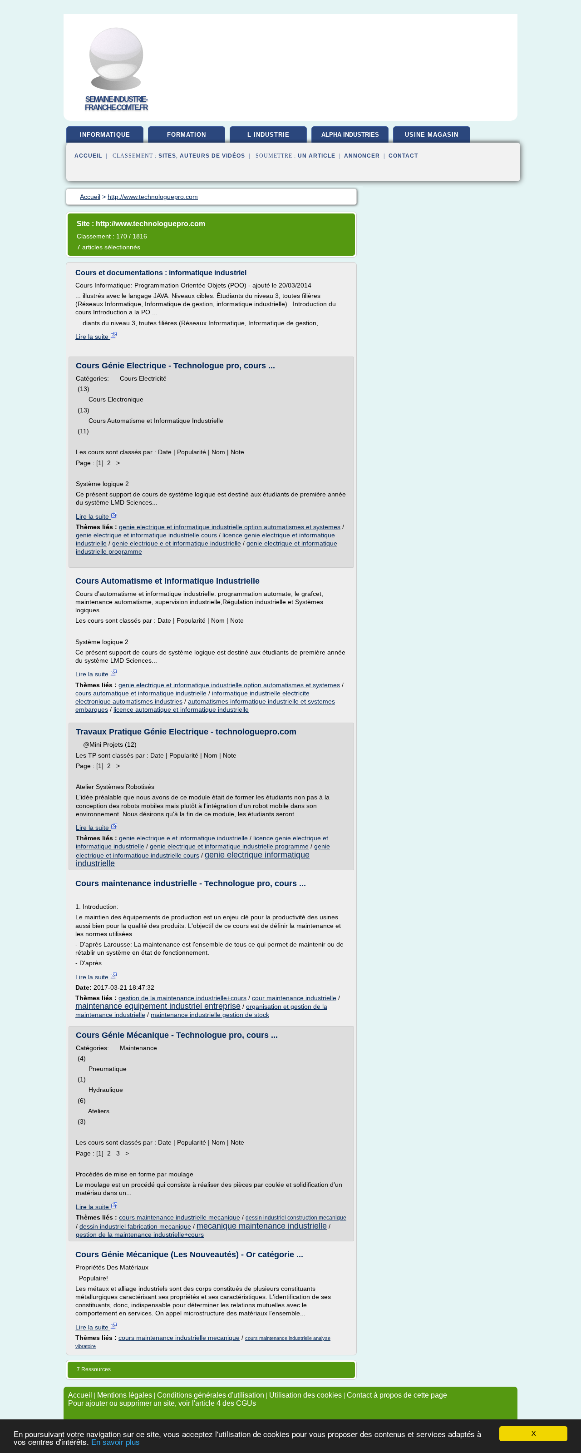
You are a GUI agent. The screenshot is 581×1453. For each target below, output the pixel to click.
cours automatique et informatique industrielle (141, 693)
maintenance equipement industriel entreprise (158, 1006)
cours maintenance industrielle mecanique (179, 1217)
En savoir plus (115, 1442)
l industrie (268, 134)
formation (186, 134)
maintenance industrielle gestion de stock (210, 1014)
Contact (403, 156)
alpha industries (350, 134)
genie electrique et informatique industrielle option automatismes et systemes (229, 527)
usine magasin (431, 134)
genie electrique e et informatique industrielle (176, 543)
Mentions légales (124, 1395)
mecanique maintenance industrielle (262, 1225)
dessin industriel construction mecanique (296, 1218)
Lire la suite (92, 336)
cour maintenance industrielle (294, 998)
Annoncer (362, 156)
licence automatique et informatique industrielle (181, 709)
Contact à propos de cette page (397, 1395)
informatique (105, 134)
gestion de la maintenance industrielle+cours (182, 998)
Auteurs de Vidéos (212, 156)
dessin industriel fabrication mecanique (135, 1226)
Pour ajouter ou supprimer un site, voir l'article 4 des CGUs (162, 1403)
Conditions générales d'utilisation (210, 1395)
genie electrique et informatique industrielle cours (146, 535)
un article (316, 156)
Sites (167, 156)
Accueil (88, 156)
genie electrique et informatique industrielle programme (229, 846)
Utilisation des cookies (305, 1395)
